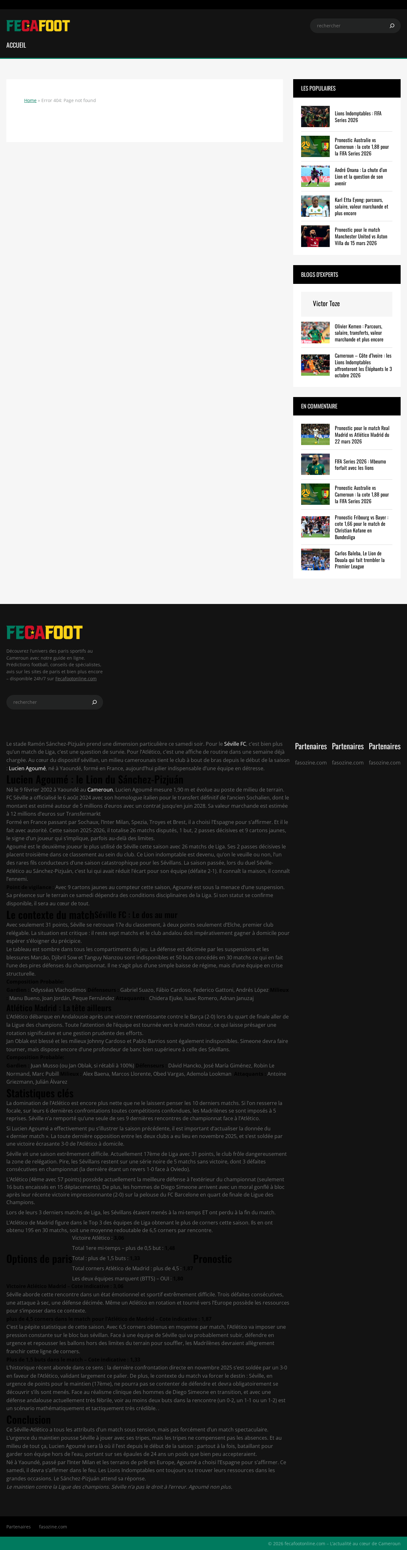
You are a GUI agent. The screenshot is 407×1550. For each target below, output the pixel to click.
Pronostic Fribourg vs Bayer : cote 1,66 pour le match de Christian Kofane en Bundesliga (361, 527)
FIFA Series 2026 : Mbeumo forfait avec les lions (360, 464)
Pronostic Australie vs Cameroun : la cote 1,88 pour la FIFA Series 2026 (362, 146)
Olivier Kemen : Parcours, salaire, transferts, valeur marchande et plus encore (359, 333)
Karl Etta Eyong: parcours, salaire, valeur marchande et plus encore (361, 206)
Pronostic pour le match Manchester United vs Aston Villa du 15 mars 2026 (361, 236)
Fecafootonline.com (76, 679)
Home (30, 100)
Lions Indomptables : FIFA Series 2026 (358, 116)
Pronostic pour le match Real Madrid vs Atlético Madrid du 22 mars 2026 (362, 434)
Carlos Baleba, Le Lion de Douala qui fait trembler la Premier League (360, 560)
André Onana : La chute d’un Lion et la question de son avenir (361, 176)
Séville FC (234, 743)
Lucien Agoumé (27, 768)
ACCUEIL (16, 45)
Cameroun (100, 789)
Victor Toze (326, 303)
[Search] (392, 25)
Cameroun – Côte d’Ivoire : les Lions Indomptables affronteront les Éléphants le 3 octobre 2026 (363, 365)
